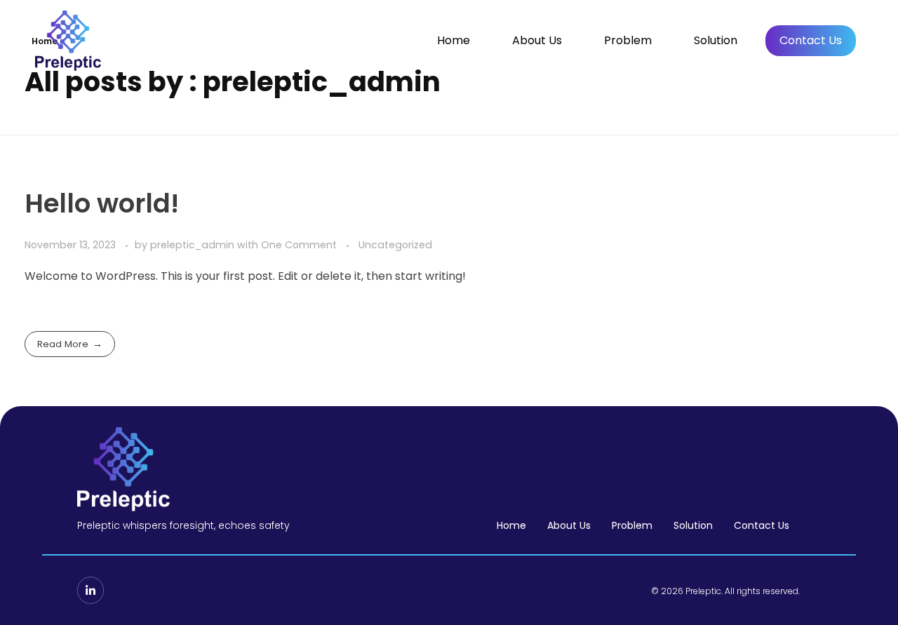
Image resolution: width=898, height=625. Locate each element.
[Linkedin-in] (90, 590)
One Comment (299, 245)
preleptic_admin (193, 245)
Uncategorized (395, 245)
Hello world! (102, 203)
